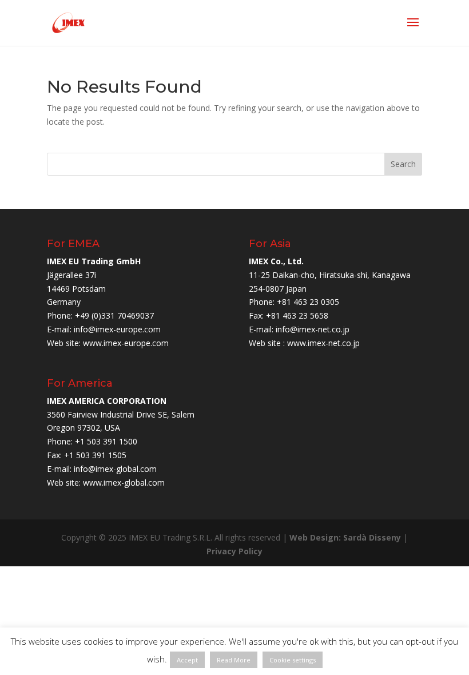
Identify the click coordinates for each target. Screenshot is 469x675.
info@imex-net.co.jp (312, 329)
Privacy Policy (234, 551)
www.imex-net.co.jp (323, 343)
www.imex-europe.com (126, 343)
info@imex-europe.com (117, 329)
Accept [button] (187, 660)
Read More (234, 660)
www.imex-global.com (124, 482)
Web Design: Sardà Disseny (345, 537)
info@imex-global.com (115, 468)
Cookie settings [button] (292, 660)
